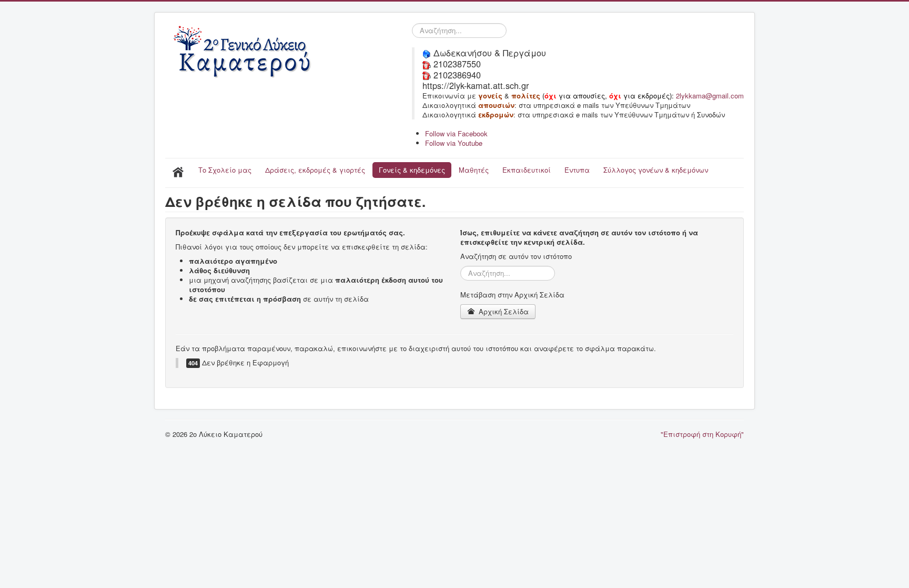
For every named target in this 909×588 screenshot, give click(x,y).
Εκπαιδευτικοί (526, 170)
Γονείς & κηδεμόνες (412, 170)
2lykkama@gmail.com (710, 96)
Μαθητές (474, 170)
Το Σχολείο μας (224, 170)
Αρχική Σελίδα (503, 311)
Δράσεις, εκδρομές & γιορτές (315, 170)
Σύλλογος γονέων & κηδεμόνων (655, 170)
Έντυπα (577, 170)
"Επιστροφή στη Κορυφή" (702, 434)
